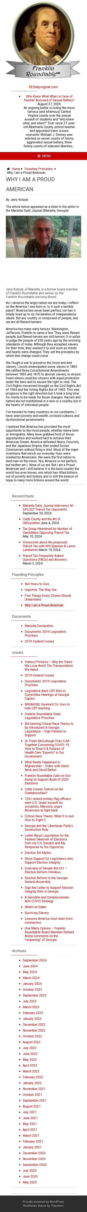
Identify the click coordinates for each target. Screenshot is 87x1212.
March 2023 (31, 1007)
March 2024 (31, 978)
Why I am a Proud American (44, 605)
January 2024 (32, 984)
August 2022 (32, 1042)
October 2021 (32, 1095)
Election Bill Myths (38, 853)
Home (16, 169)
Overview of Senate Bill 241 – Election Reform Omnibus (46, 870)
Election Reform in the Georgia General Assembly (46, 880)
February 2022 (33, 1077)
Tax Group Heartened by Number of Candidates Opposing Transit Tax (47, 531)
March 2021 (31, 1135)
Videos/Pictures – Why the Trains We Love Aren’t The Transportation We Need (49, 665)
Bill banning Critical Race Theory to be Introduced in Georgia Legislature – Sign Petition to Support (49, 729)
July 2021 (30, 1112)
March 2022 (31, 1071)
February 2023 (33, 1013)
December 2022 (34, 1025)
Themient (57, 1206)
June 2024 (30, 966)
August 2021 (32, 1106)
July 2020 (30, 1171)
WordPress (57, 1202)
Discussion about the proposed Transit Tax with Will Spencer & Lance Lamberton (49, 546)
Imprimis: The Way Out (40, 590)
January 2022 (32, 1083)
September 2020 (35, 1165)
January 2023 (32, 1019)
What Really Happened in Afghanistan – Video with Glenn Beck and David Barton (47, 766)
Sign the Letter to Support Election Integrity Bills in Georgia (49, 889)
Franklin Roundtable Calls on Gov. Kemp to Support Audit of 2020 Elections (48, 779)
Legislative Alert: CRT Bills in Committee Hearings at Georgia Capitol (47, 694)
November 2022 (34, 1030)
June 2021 (30, 1118)
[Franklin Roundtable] (43, 81)
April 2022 (30, 1065)
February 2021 (33, 1141)
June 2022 (30, 1054)
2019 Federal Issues (39, 641)
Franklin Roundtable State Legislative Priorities (43, 716)
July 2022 (30, 1048)
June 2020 (30, 1176)
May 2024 (30, 972)
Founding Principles (38, 169)
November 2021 (34, 1089)
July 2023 (30, 1001)
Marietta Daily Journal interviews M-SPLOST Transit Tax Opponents (48, 507)
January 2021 (32, 1147)
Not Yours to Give (37, 584)
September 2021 (35, 1100)
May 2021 (30, 1124)
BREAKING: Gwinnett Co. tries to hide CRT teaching (47, 706)
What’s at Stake (35, 907)
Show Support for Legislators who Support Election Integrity (49, 860)
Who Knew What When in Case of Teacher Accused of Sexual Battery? (49, 98)
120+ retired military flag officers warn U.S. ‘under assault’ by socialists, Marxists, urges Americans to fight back (48, 804)
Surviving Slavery (37, 913)
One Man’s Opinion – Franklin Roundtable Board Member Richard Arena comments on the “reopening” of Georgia (49, 934)
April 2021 (30, 1130)
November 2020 (34, 1159)
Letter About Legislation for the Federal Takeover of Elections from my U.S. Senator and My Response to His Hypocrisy (47, 841)
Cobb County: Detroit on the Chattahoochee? (44, 791)
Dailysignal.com (45, 87)
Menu (46, 156)
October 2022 (32, 1036)
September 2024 (35, 960)
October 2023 (32, 989)
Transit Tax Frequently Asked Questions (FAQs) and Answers (45, 557)
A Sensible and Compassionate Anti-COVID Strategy (47, 899)
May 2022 (30, 1060)
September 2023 (35, 995)
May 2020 (30, 1182)
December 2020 (34, 1153)
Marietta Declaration (39, 626)
